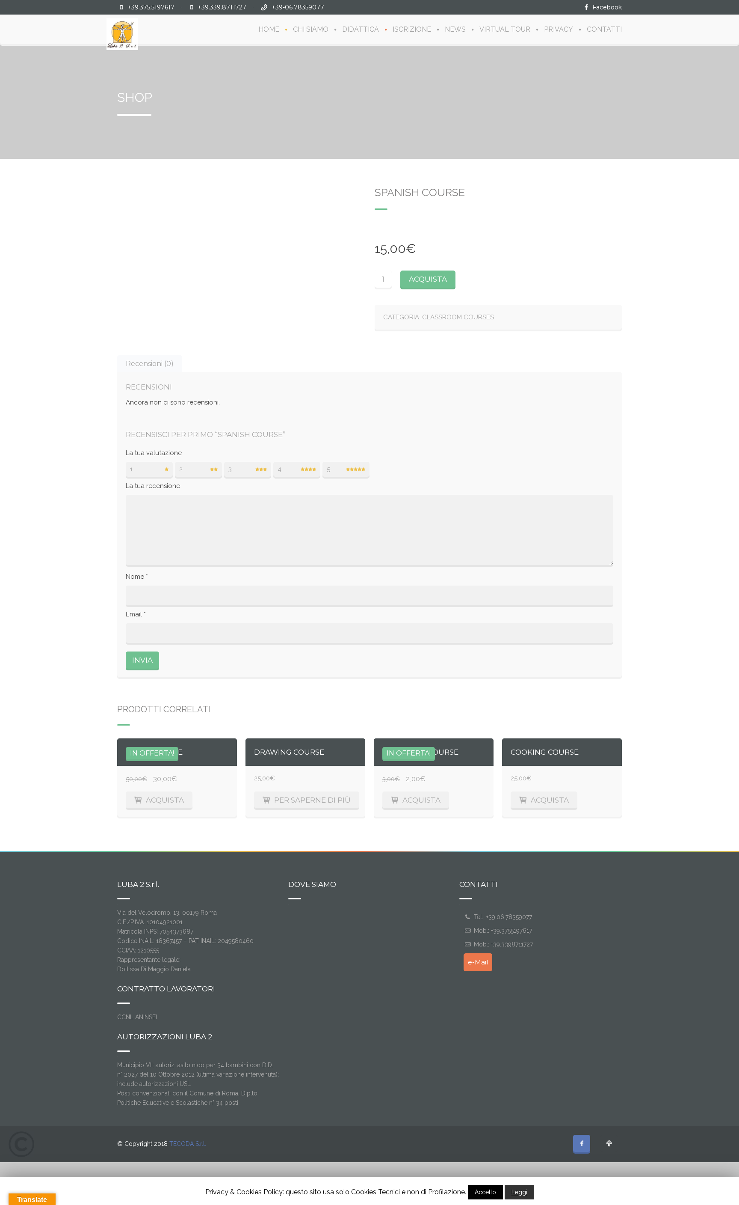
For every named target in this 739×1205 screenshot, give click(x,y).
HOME (268, 29)
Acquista (428, 279)
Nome (137, 576)
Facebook (607, 7)
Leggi (519, 1192)
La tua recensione (153, 486)
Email (136, 614)
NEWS (455, 29)
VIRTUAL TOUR (504, 29)
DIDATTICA (360, 29)
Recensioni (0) (150, 364)
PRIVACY (558, 29)
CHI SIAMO (310, 29)
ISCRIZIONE (412, 29)
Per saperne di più (312, 800)
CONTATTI (604, 29)
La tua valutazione (154, 453)
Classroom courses (458, 317)
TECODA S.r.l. (187, 1143)
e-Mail (478, 962)
